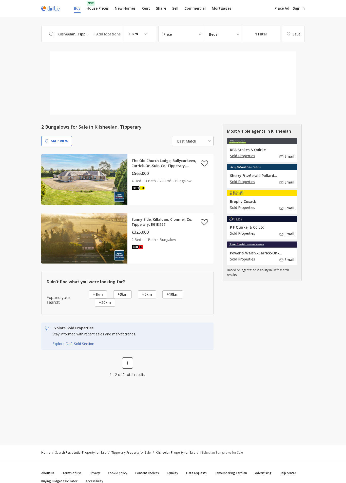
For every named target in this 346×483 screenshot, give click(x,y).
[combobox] (98, 34)
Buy (77, 8)
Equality (172, 473)
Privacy (95, 473)
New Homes (125, 8)
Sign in (299, 8)
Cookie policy (117, 473)
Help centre (288, 473)
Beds (213, 34)
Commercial (195, 8)
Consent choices (147, 473)
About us (47, 473)
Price (167, 34)
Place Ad (282, 8)
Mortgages (221, 8)
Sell (175, 8)
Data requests (196, 473)
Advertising (263, 473)
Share (161, 8)
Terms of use (72, 473)
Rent (146, 8)
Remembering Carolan (231, 473)
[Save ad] (204, 163)
